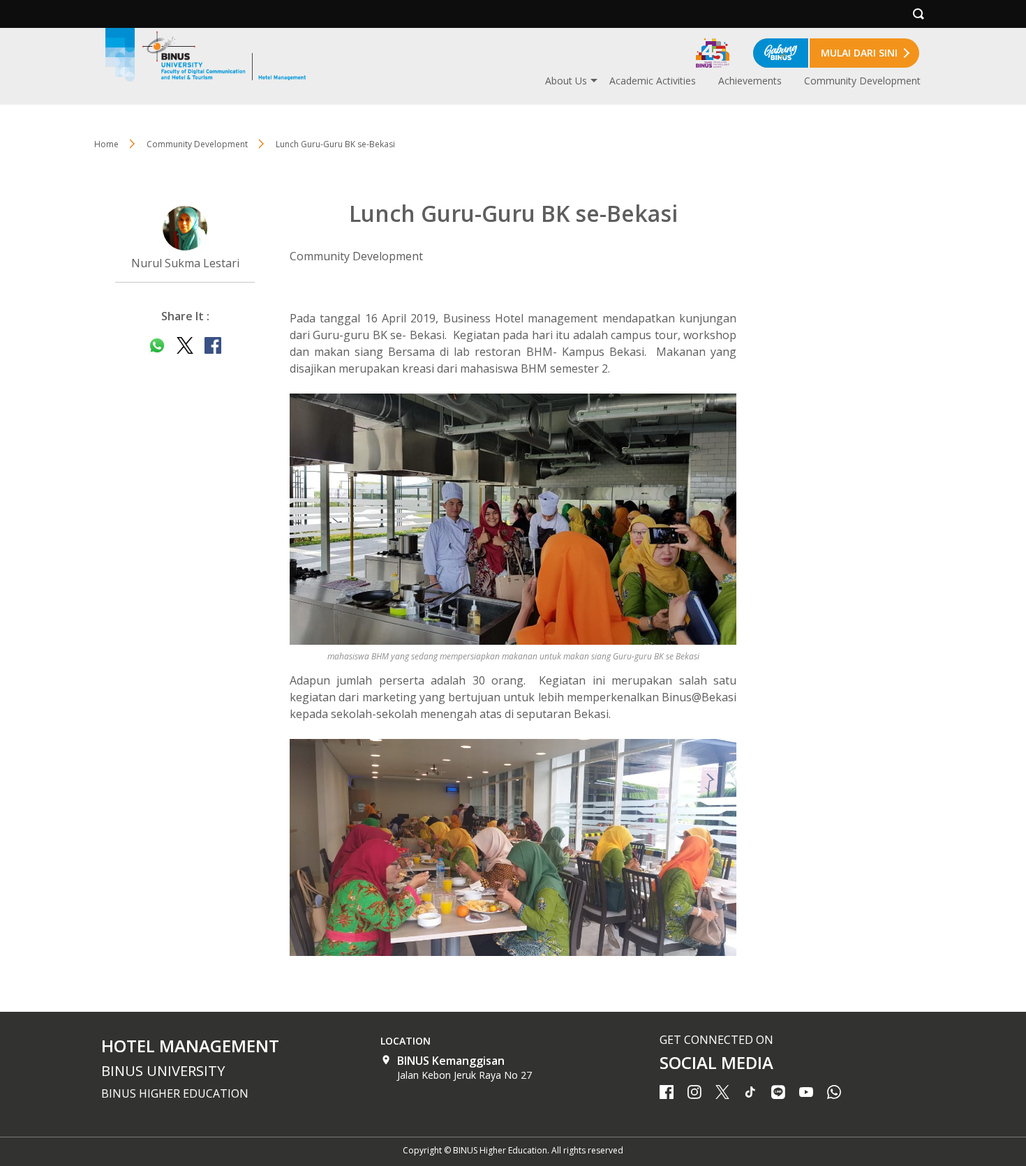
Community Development (862, 80)
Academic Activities (652, 80)
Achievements (750, 80)
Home (106, 144)
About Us (566, 80)
